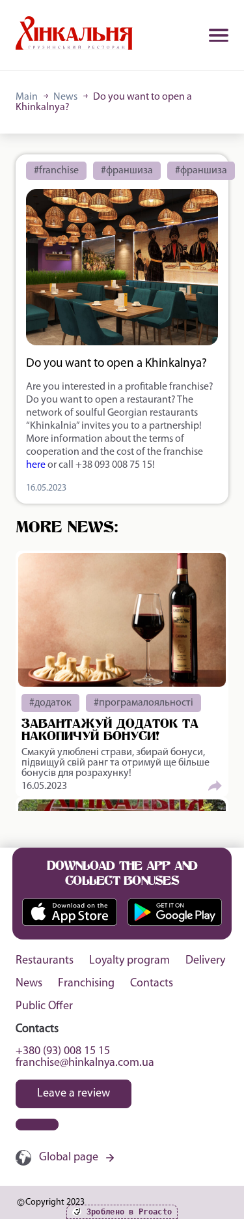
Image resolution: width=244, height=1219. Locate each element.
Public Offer (44, 1006)
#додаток (50, 703)
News (65, 97)
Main (27, 97)
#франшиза (127, 170)
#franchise (56, 170)
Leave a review (73, 1094)
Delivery (205, 961)
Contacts (151, 984)
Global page (68, 1158)
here (36, 465)
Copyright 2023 (55, 1202)
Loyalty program (129, 961)
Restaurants (45, 961)
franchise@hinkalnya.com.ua (85, 1063)
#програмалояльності (143, 703)
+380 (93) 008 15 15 (63, 1051)
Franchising (86, 984)
